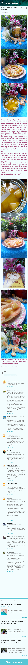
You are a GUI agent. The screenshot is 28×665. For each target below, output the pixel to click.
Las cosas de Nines (12, 465)
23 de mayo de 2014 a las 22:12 (14, 436)
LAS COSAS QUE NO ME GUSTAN (11, 604)
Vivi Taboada (10, 523)
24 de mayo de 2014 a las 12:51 (14, 452)
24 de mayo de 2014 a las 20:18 (14, 499)
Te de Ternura (10, 552)
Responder (10, 387)
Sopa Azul (9, 451)
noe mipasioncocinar (12, 435)
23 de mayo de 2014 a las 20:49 (17, 390)
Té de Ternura (11, 3)
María (8, 536)
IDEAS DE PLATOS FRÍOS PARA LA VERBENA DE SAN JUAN (12, 623)
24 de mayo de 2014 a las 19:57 (14, 466)
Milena (8, 416)
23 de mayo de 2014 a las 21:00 (17, 416)
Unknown (9, 498)
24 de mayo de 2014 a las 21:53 (17, 536)
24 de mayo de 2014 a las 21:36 (14, 524)
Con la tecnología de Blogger (15, 662)
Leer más (24, 617)
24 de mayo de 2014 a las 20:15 (14, 485)
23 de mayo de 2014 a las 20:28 (17, 381)
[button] (26, 8)
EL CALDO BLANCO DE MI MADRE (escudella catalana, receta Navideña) (11, 642)
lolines (8, 381)
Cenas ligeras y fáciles (10, 375)
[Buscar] (26, 3)
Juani (8, 390)
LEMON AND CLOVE (12, 483)
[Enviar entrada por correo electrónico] (5, 372)
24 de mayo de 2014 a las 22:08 (14, 553)
